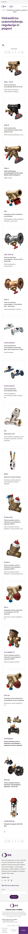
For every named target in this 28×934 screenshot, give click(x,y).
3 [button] (15, 52)
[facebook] (11, 880)
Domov (4, 10)
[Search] (22, 6)
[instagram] (8, 880)
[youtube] (5, 880)
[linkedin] (2, 880)
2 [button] (12, 52)
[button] (6, 52)
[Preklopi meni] (25, 6)
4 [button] (18, 52)
